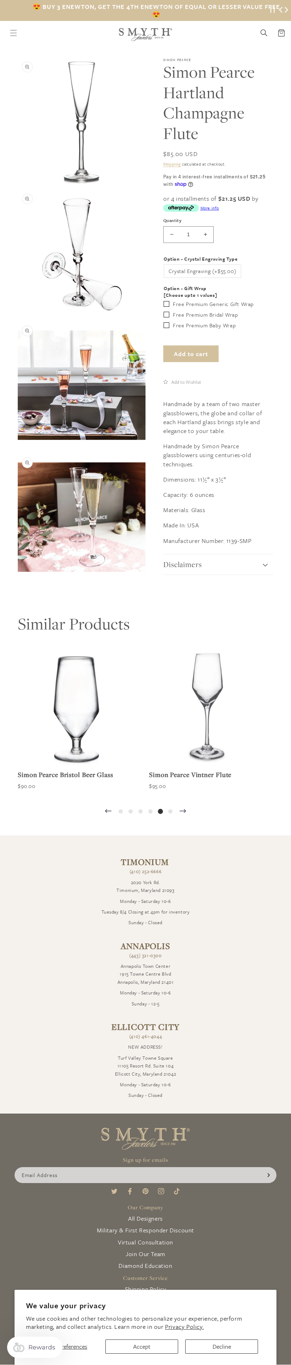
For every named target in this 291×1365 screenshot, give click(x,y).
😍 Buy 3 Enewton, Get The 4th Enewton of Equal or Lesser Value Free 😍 (156, 10)
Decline (222, 1346)
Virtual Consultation (145, 1242)
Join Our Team (145, 1253)
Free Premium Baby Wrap (204, 325)
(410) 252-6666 (145, 871)
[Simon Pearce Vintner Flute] (207, 706)
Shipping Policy (145, 1288)
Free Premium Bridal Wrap (205, 314)
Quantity (172, 220)
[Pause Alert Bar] (272, 10)
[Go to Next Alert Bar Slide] (286, 11)
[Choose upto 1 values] (190, 295)
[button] (182, 381)
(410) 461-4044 (145, 1036)
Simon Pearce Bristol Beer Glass (65, 775)
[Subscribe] (268, 1175)
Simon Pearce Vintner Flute (190, 775)
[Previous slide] (108, 811)
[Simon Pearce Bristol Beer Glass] (76, 706)
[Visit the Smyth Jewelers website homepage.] (145, 34)
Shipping (172, 164)
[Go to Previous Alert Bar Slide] (281, 11)
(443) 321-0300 (145, 955)
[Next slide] (182, 811)
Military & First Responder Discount (145, 1230)
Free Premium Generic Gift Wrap (213, 304)
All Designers (145, 1218)
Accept (141, 1346)
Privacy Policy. (184, 1326)
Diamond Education (145, 1265)
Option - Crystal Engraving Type (201, 259)
